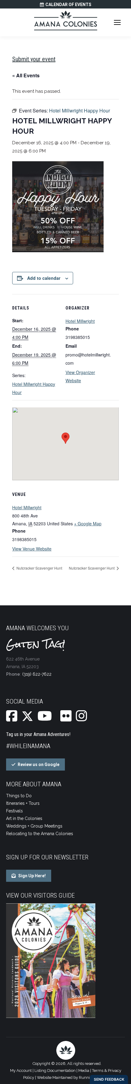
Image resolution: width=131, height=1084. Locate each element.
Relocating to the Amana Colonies (39, 833)
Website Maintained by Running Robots (72, 1077)
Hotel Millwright (80, 321)
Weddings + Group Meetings (34, 826)
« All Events (26, 75)
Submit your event (33, 59)
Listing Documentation (55, 1070)
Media (83, 1070)
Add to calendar (43, 278)
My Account (21, 1070)
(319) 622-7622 (36, 674)
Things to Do (19, 795)
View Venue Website (31, 549)
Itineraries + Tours (23, 803)
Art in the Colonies (24, 818)
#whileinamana (28, 746)
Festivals (14, 810)
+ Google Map (87, 523)
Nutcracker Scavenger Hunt (39, 567)
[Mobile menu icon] (117, 22)
